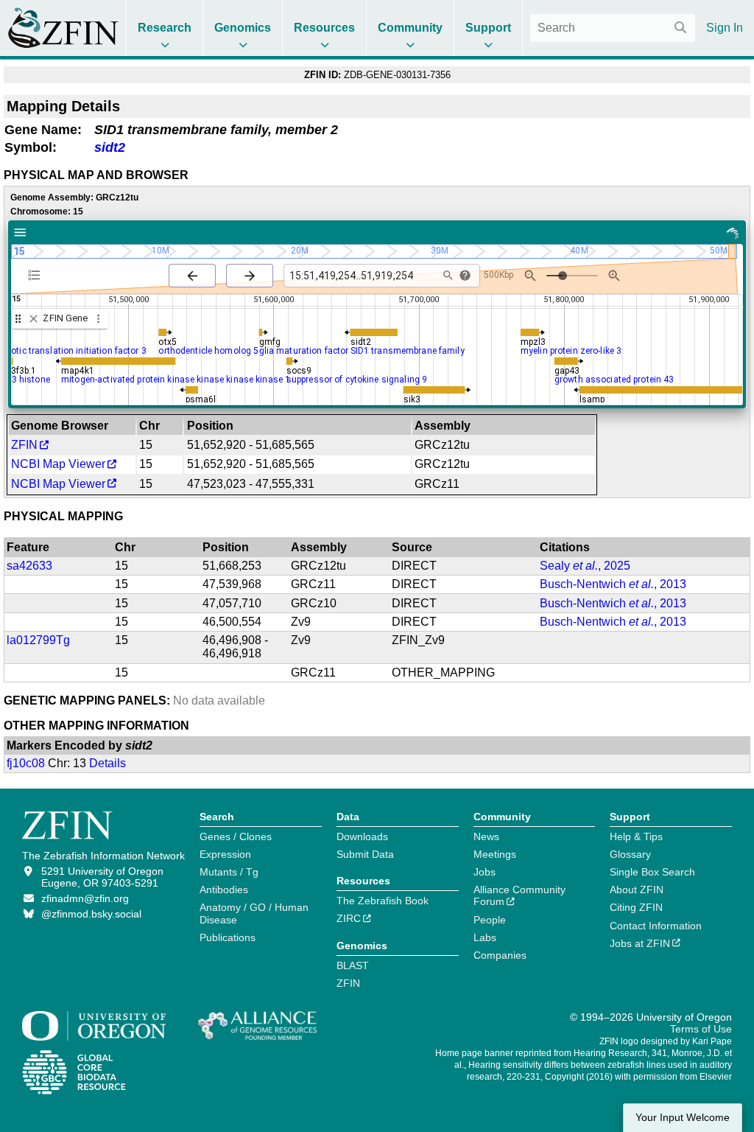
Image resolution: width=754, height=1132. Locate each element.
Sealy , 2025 (585, 565)
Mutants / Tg (229, 872)
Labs (484, 937)
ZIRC (349, 918)
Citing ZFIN (636, 907)
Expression (225, 854)
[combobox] (612, 28)
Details (107, 763)
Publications (228, 937)
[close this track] (33, 319)
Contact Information (656, 926)
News (486, 836)
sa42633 (29, 565)
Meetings (494, 854)
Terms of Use (701, 1029)
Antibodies (224, 889)
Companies (499, 955)
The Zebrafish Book (383, 900)
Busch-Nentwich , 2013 (613, 584)
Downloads (362, 836)
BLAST (353, 965)
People (489, 920)
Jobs (484, 872)
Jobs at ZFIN (640, 943)
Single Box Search (652, 872)
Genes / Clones (236, 836)
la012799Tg (38, 640)
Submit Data (365, 854)
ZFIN (24, 445)
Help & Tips (636, 836)
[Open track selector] (37, 275)
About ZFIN (636, 889)
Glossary (630, 854)
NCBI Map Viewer (58, 464)
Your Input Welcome (682, 1117)
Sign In (724, 27)
